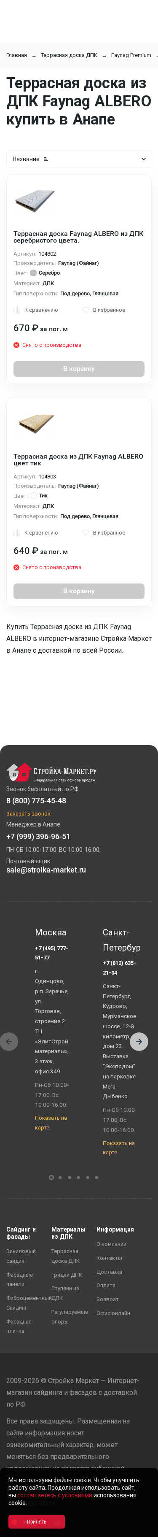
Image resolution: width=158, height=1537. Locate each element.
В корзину (79, 369)
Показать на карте (51, 1123)
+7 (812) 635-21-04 (119, 968)
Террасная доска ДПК (69, 55)
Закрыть (141, 1530)
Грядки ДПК (66, 1275)
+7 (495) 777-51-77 (51, 953)
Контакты (109, 1258)
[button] (139, 1041)
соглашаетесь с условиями (54, 1495)
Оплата (105, 1285)
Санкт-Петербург (120, 940)
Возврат (107, 1299)
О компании (111, 1244)
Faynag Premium (131, 55)
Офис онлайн (113, 1313)
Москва (51, 932)
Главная (16, 55)
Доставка (109, 1272)
